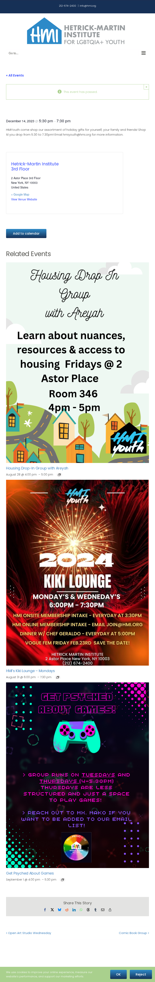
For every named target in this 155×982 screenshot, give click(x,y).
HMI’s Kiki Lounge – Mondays (30, 670)
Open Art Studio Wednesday (29, 933)
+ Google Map (20, 194)
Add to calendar (26, 233)
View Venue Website (24, 199)
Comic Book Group (133, 933)
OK (118, 974)
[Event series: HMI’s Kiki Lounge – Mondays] (57, 677)
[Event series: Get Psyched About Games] (62, 880)
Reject (141, 974)
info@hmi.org (88, 5)
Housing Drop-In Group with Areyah (37, 468)
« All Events (15, 75)
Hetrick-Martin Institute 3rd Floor (35, 166)
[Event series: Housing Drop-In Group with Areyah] (59, 474)
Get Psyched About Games (30, 873)
